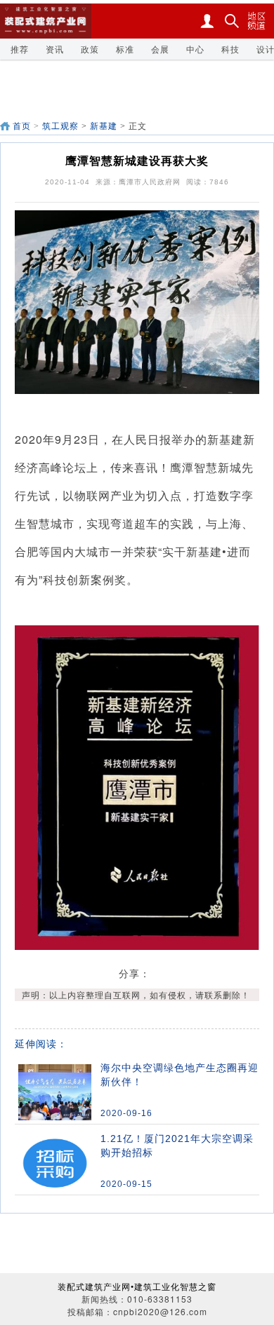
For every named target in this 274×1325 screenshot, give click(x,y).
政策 (90, 49)
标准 (125, 49)
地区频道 (256, 21)
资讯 (55, 49)
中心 (195, 49)
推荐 (20, 49)
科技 (230, 49)
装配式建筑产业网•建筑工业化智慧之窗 (137, 1286)
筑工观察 (60, 126)
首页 (22, 126)
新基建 (103, 126)
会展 (160, 49)
